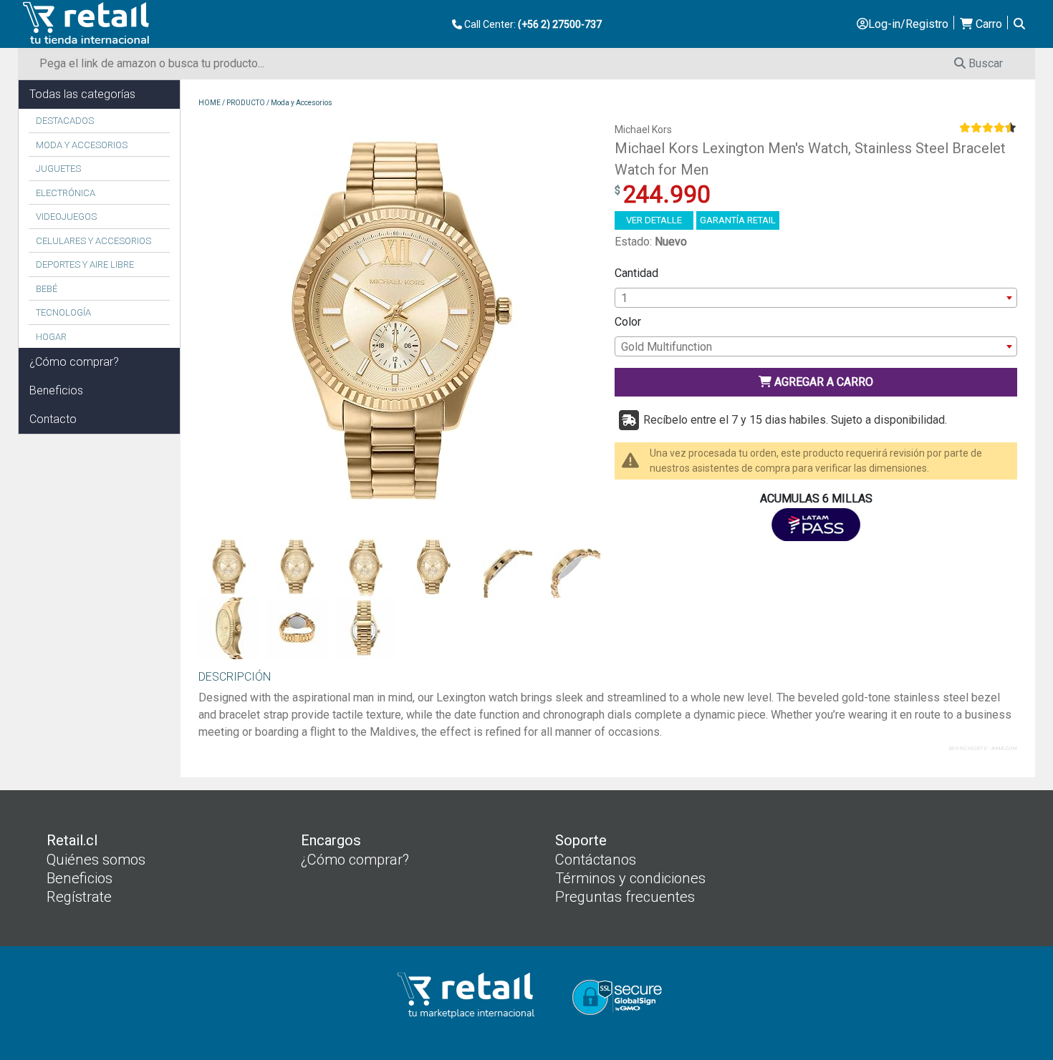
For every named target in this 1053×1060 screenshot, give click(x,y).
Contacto (53, 419)
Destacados (65, 120)
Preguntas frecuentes (625, 896)
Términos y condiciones (630, 878)
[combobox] (816, 298)
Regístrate (79, 896)
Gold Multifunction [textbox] (666, 347)
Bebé (46, 288)
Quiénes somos (96, 859)
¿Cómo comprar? (74, 362)
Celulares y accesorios (93, 240)
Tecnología (63, 312)
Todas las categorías (82, 94)
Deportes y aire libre (85, 264)
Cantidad (636, 273)
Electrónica (65, 193)
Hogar (51, 336)
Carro (987, 24)
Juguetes (58, 168)
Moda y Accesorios (82, 145)
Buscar (984, 63)
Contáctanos (595, 859)
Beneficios (56, 390)
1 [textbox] (624, 298)
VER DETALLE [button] (654, 220)
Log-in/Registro (908, 24)
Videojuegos (66, 216)
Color (628, 322)
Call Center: (532, 24)
